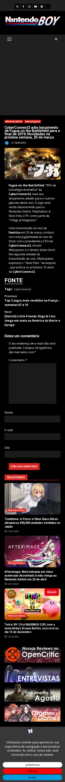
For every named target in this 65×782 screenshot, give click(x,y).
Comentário (18, 360)
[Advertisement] (32, 81)
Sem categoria (32, 121)
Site (7, 448)
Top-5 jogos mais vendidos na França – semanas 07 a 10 (32, 300)
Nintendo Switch (14, 121)
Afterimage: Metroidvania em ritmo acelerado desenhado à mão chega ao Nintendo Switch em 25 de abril (32, 551)
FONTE (14, 280)
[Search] (56, 39)
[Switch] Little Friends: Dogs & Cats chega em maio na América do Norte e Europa (32, 318)
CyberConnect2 (22, 289)
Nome (9, 412)
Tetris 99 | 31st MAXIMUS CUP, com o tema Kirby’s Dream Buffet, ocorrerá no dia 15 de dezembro (32, 604)
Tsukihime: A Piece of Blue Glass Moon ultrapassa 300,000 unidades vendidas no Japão (32, 499)
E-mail (9, 430)
